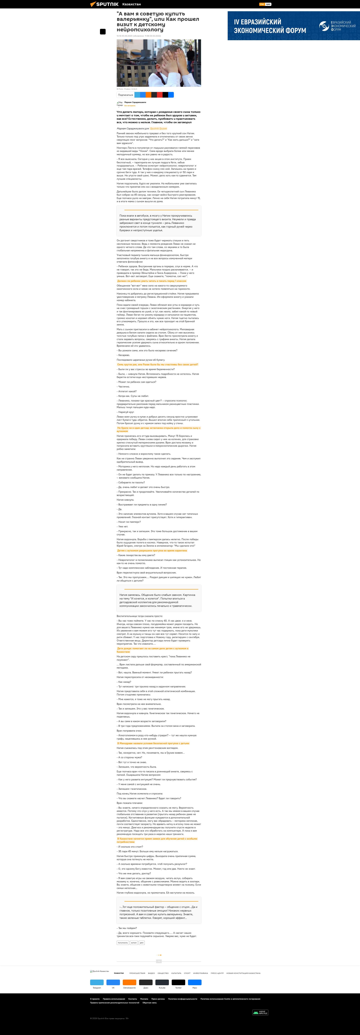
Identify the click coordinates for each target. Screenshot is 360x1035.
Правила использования (114, 999)
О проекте (95, 999)
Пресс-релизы (158, 999)
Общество (163, 973)
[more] (103, 31)
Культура (176, 973)
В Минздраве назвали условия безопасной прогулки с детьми (153, 743)
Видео (151, 973)
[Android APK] (260, 1013)
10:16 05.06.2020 (124, 36)
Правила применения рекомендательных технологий (114, 1002)
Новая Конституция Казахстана (243, 973)
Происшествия (137, 973)
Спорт (187, 973)
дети (141, 943)
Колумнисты (123, 943)
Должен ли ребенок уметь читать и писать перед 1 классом (151, 281)
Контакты (132, 999)
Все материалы (129, 106)
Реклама (144, 999)
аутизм (134, 943)
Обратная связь (150, 1002)
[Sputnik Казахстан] (105, 7)
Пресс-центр (217, 973)
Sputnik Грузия (158, 128)
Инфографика (200, 973)
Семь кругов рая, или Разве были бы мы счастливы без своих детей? (157, 364)
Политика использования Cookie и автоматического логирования (230, 999)
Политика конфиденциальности (182, 999)
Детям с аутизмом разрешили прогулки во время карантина (152, 550)
